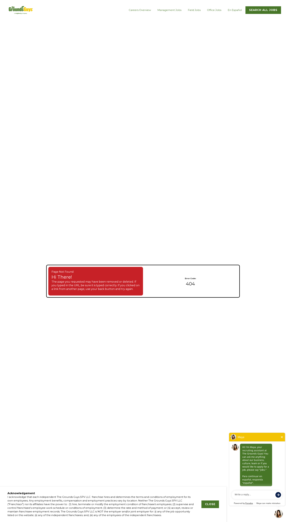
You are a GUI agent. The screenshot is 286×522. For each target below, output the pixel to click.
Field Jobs (194, 10)
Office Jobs (214, 10)
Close (210, 504)
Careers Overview (140, 10)
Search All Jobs (263, 10)
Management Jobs (169, 10)
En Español (235, 10)
